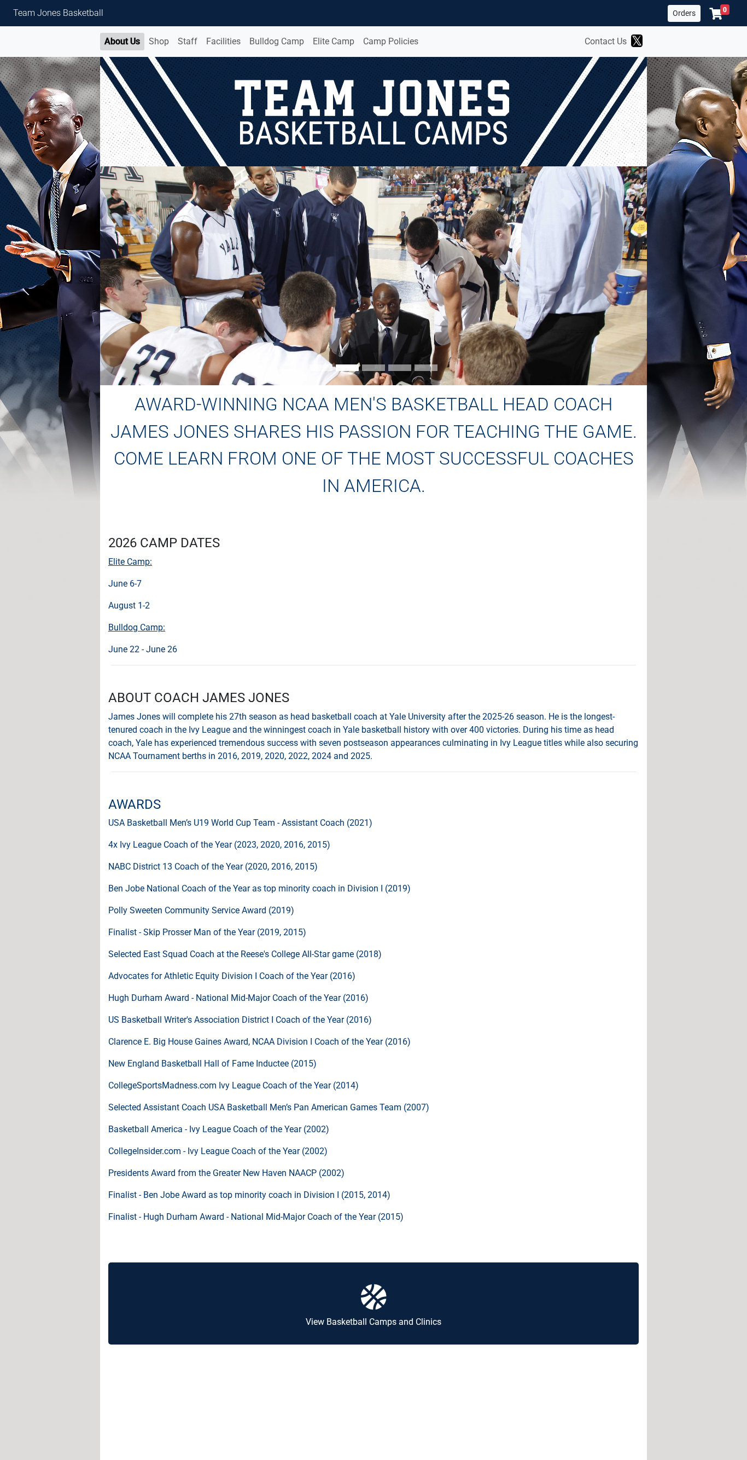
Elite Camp (333, 41)
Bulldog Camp (276, 41)
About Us (122, 41)
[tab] (321, 367)
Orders (684, 13)
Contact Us (606, 41)
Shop (159, 41)
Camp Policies (390, 41)
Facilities (223, 41)
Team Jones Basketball (58, 13)
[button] (719, 13)
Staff (187, 41)
